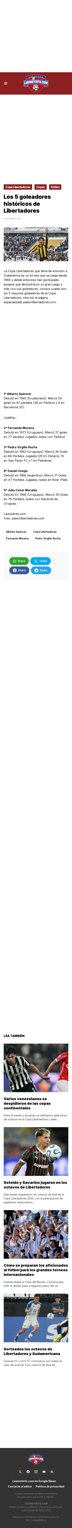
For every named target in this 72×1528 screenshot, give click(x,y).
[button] (6, 83)
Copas (40, 187)
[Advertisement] (36, 36)
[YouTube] (44, 1471)
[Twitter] (20, 1471)
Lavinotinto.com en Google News (34, 1481)
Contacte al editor (20, 1486)
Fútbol (55, 187)
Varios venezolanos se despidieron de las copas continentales (27, 1103)
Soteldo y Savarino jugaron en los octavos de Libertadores (35, 1184)
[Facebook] (28, 1471)
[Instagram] (36, 1471)
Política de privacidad (50, 1486)
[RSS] (52, 1471)
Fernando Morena (17, 538)
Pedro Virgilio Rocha (48, 538)
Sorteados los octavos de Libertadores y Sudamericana (32, 1351)
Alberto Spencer (16, 531)
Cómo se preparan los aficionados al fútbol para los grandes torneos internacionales (36, 1270)
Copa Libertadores (18, 187)
